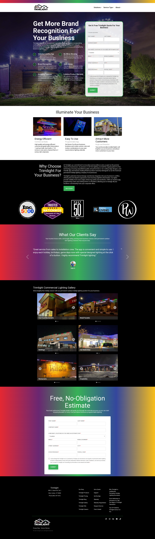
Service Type (108, 7)
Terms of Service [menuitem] (45, 528)
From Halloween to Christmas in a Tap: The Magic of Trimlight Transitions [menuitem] (115, 501)
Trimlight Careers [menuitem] (83, 509)
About (118, 7)
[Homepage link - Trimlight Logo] (42, 525)
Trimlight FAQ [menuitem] (82, 506)
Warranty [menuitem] (96, 499)
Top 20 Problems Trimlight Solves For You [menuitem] (115, 509)
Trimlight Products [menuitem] (84, 493)
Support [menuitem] (96, 493)
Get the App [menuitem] (97, 496)
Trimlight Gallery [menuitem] (83, 502)
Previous (28, 257)
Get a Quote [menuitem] (97, 489)
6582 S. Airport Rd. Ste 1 (54, 490)
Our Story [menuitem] (81, 489)
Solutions (97, 7)
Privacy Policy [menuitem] (36, 528)
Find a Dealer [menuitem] (97, 509)
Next (126, 257)
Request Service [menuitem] (98, 506)
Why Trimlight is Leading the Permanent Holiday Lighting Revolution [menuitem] (114, 492)
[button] (106, 519)
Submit (93, 90)
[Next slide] (73, 307)
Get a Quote (69, 188)
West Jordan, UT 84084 (54, 493)
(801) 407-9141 (57, 495)
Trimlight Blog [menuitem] (82, 499)
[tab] (55, 321)
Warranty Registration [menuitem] (100, 502)
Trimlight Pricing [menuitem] (83, 496)
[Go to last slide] (40, 307)
